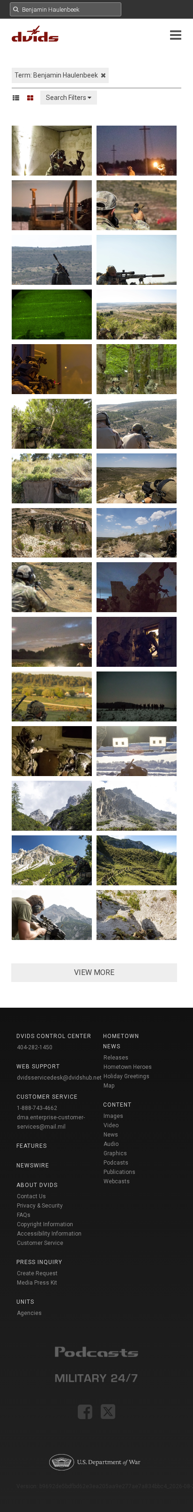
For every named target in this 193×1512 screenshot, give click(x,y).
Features (31, 1146)
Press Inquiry (39, 1262)
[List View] (19, 97)
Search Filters (67, 97)
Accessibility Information (49, 1233)
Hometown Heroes (128, 1067)
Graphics (115, 1153)
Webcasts (117, 1181)
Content (117, 1105)
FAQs (23, 1215)
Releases (116, 1057)
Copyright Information (45, 1224)
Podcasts (116, 1162)
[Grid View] (33, 97)
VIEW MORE (94, 972)
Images (113, 1116)
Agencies (29, 1313)
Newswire (32, 1165)
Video (111, 1125)
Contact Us (31, 1196)
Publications (119, 1172)
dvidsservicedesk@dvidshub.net (59, 1077)
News (111, 1134)
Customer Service (40, 1243)
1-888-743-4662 (37, 1108)
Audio (111, 1144)
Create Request (37, 1273)
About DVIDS (37, 1185)
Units (25, 1302)
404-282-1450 (34, 1047)
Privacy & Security (40, 1205)
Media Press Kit (37, 1282)
